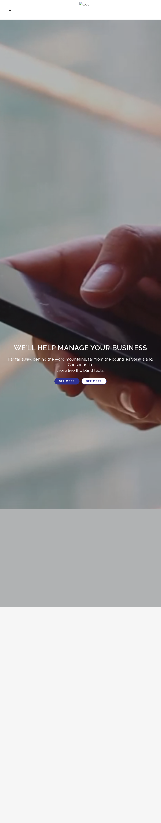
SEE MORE (67, 381)
